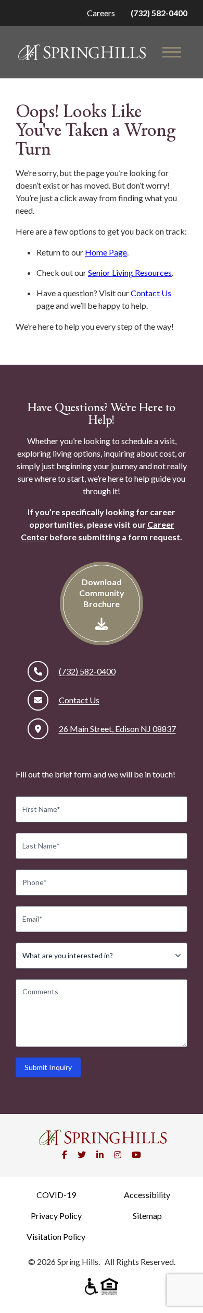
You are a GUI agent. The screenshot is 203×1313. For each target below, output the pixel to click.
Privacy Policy (56, 1216)
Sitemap (147, 1216)
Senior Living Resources (130, 272)
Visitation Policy (56, 1236)
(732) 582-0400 (159, 13)
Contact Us (151, 293)
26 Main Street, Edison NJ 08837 (117, 729)
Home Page (106, 252)
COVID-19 (56, 1195)
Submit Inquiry (48, 1067)
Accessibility (147, 1195)
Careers (101, 13)
